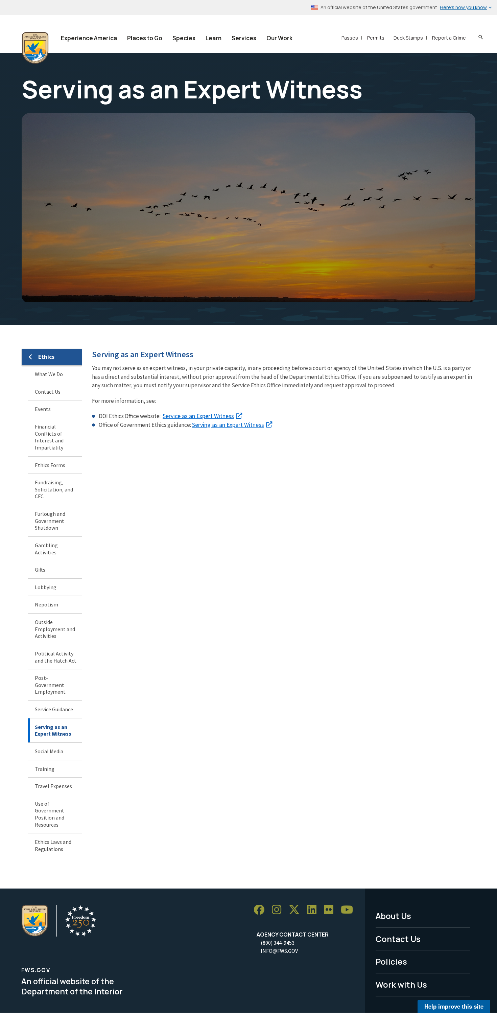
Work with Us (401, 984)
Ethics (46, 357)
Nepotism (46, 604)
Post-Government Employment (50, 684)
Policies (391, 961)
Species (183, 38)
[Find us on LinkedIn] (314, 910)
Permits (375, 37)
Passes (349, 37)
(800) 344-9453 (277, 942)
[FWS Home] (35, 48)
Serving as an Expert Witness (53, 730)
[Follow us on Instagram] (279, 910)
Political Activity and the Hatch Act (55, 657)
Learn (213, 38)
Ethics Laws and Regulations (53, 845)
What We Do (49, 374)
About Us (393, 915)
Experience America (89, 38)
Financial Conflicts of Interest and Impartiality (49, 437)
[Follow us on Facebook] (261, 910)
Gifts (40, 569)
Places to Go (144, 38)
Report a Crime (449, 37)
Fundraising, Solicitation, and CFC (54, 489)
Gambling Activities (46, 549)
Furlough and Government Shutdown (50, 520)
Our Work (279, 38)
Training (44, 768)
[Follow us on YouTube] (349, 910)
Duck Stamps (408, 37)
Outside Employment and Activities (55, 629)
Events (43, 409)
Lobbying (45, 587)
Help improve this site (453, 1006)
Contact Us (48, 391)
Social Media (49, 751)
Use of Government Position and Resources (49, 814)
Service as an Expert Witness (198, 416)
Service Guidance (54, 709)
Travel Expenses (53, 786)
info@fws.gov (279, 950)
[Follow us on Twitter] (296, 910)
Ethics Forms (50, 465)
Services (244, 38)
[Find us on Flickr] (331, 910)
